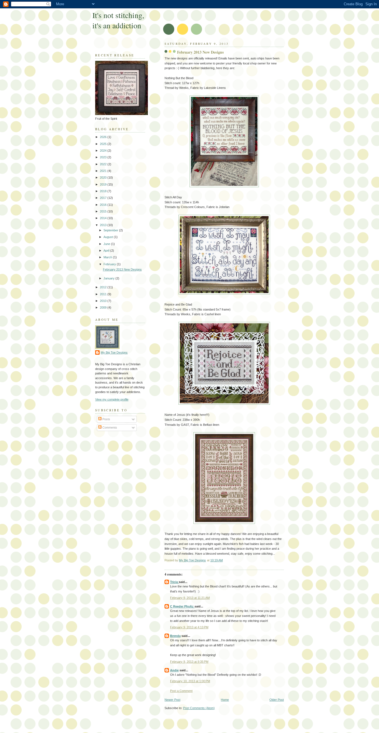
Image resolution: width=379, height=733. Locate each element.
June (107, 244)
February (110, 264)
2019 (103, 184)
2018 (103, 191)
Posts (106, 419)
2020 (103, 177)
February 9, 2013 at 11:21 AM (190, 597)
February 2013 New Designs (122, 269)
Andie (174, 670)
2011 (103, 294)
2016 (103, 204)
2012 (103, 287)
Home (225, 699)
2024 (103, 150)
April (106, 250)
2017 (103, 197)
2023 (103, 157)
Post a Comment (181, 690)
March (108, 257)
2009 (103, 307)
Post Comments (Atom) (199, 708)
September (111, 230)
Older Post (276, 699)
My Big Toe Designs (114, 352)
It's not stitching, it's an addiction (118, 20)
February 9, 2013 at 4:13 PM (189, 627)
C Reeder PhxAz (182, 606)
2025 (103, 144)
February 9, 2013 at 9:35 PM (189, 661)
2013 (103, 225)
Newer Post (172, 699)
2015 (103, 211)
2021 (103, 170)
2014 (103, 218)
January (109, 278)
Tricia (174, 582)
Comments (109, 427)
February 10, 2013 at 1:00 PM (190, 681)
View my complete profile (111, 399)
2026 (103, 137)
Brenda (175, 635)
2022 (103, 164)
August (108, 237)
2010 (103, 300)
